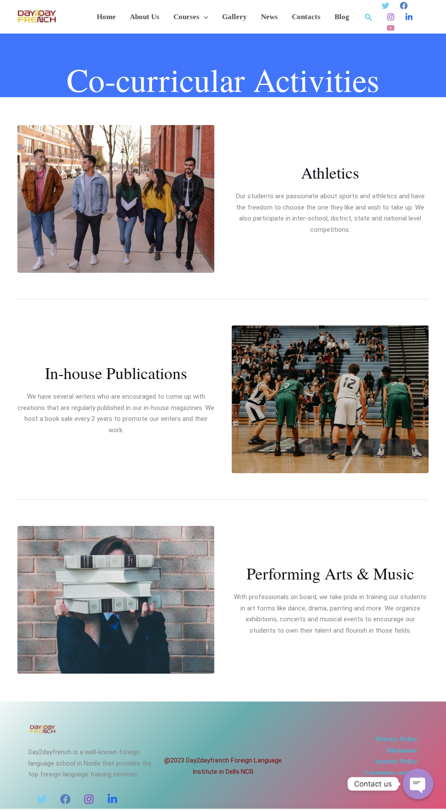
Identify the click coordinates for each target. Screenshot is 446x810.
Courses (186, 17)
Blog (341, 17)
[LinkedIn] (112, 799)
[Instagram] (391, 17)
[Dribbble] (391, 28)
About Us (144, 17)
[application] (203, 17)
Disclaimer (402, 750)
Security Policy (396, 761)
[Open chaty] (418, 784)
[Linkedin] (409, 17)
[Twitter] (385, 6)
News (269, 17)
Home (106, 17)
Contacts (306, 17)
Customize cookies (391, 772)
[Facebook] (404, 6)
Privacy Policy (397, 738)
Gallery (234, 17)
